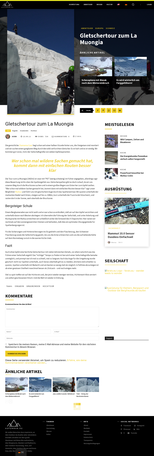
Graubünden (24, 131)
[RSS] (134, 429)
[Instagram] (134, 425)
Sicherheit (115, 228)
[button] (133, 4)
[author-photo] (109, 242)
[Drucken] (119, 110)
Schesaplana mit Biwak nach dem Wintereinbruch (95, 81)
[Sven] (8, 136)
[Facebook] (97, 110)
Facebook (127, 425)
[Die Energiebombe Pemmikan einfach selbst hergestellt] (111, 157)
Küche (123, 153)
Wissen (123, 136)
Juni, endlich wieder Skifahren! (64, 394)
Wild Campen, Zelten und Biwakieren (132, 141)
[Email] (114, 110)
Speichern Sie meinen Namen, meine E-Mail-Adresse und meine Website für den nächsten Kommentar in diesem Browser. (50, 345)
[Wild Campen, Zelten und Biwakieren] (111, 141)
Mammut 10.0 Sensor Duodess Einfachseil (121, 235)
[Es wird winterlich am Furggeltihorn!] (131, 66)
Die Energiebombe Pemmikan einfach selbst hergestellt (134, 157)
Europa (99, 28)
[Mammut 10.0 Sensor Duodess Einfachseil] (127, 211)
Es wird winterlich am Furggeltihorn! (127, 81)
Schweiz (110, 28)
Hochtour (34, 131)
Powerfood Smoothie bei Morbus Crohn (132, 174)
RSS (138, 429)
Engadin (15, 131)
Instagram (140, 425)
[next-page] (10, 401)
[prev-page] (6, 401)
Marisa (113, 242)
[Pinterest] (103, 110)
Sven (14, 136)
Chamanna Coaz (25, 145)
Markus (18, 191)
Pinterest (127, 429)
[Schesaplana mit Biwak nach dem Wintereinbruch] (96, 66)
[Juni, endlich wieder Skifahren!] (64, 384)
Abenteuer (87, 28)
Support (109, 338)
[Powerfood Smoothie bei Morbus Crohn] (111, 174)
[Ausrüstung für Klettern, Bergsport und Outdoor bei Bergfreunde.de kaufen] (127, 290)
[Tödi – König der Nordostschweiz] (87, 384)
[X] (121, 433)
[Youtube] (128, 433)
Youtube (134, 433)
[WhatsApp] (108, 110)
